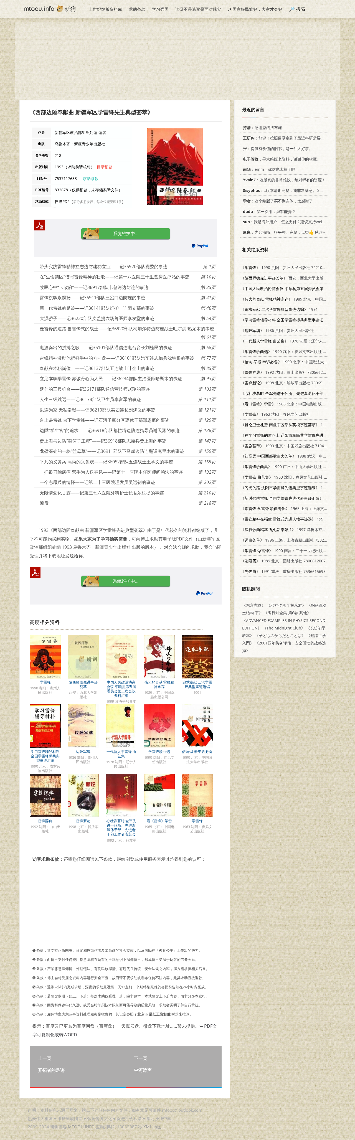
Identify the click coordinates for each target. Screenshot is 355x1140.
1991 (279, 309)
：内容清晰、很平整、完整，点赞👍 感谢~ (284, 232)
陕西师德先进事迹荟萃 (83, 684)
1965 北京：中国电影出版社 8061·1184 (293, 404)
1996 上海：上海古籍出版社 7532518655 (289, 540)
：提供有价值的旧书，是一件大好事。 (278, 148)
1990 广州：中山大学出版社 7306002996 (293, 466)
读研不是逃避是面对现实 (198, 9)
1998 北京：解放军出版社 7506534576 (287, 382)
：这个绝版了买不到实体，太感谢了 (278, 201)
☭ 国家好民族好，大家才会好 (255, 9)
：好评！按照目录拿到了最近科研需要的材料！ (289, 138)
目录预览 (104, 166)
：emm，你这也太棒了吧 (269, 169)
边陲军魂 (83, 751)
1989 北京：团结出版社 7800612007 (283, 560)
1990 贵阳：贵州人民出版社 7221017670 (287, 267)
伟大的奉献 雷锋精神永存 (159, 684)
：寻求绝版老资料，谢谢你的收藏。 (282, 159)
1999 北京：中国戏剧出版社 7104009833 (289, 445)
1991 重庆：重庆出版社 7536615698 (283, 571)
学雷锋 (45, 682)
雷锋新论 (83, 820)
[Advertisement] (177, 61)
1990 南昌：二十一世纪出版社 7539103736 (295, 550)
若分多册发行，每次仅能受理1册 (97, 201)
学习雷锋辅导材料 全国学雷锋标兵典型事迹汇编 (45, 756)
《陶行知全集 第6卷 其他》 (287, 612)
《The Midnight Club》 (284, 628)
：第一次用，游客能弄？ (269, 211)
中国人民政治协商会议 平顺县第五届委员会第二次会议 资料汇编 (121, 689)
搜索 (301, 9)
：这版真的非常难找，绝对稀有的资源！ (284, 179)
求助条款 (137, 9)
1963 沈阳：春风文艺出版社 (275, 414)
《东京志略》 (253, 605)
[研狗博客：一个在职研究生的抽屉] (49, 8)
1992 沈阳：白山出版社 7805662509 (285, 372)
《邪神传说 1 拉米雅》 (286, 605)
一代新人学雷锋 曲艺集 (121, 753)
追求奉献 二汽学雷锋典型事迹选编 (197, 684)
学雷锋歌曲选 (159, 751)
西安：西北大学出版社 (284, 278)
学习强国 (160, 9)
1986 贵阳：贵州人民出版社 (277, 330)
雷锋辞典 (45, 820)
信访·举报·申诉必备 (197, 751)
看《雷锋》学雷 (159, 820)
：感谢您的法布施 (262, 127)
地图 (157, 1126)
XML (147, 1126)
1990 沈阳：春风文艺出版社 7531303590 (293, 351)
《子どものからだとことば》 (280, 635)
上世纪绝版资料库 (105, 9)
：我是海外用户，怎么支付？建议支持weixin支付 (289, 221)
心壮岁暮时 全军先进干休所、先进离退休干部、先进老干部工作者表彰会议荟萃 (121, 829)
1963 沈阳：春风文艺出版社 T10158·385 (293, 477)
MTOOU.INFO (81, 1126)
